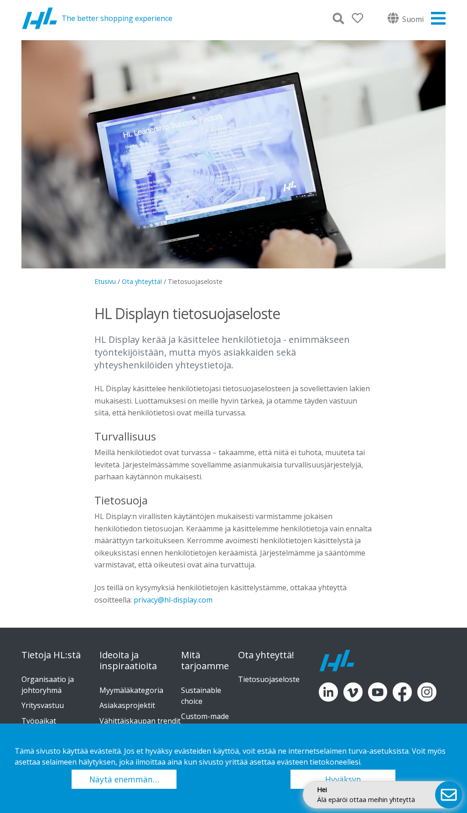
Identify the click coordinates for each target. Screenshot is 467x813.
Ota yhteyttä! (142, 281)
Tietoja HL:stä (51, 655)
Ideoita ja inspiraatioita (128, 660)
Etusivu (105, 281)
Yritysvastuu (42, 705)
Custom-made (205, 716)
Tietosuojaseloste (269, 679)
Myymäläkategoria (131, 690)
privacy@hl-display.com (173, 600)
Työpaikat (38, 721)
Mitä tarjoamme (205, 660)
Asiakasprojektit (127, 705)
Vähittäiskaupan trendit (140, 721)
